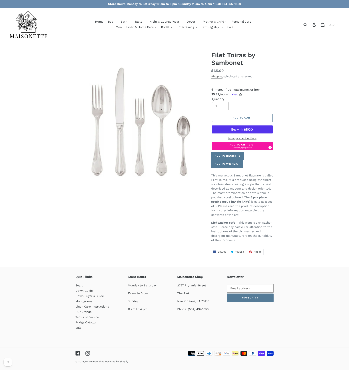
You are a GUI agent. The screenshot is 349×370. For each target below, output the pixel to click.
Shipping (216, 76)
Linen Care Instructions (92, 306)
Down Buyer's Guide (89, 296)
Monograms (83, 301)
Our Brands (83, 312)
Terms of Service (87, 317)
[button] (242, 146)
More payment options (242, 138)
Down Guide (84, 290)
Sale (78, 327)
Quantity (218, 99)
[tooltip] (270, 147)
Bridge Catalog (85, 322)
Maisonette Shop (94, 361)
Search (80, 285)
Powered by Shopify (116, 361)
